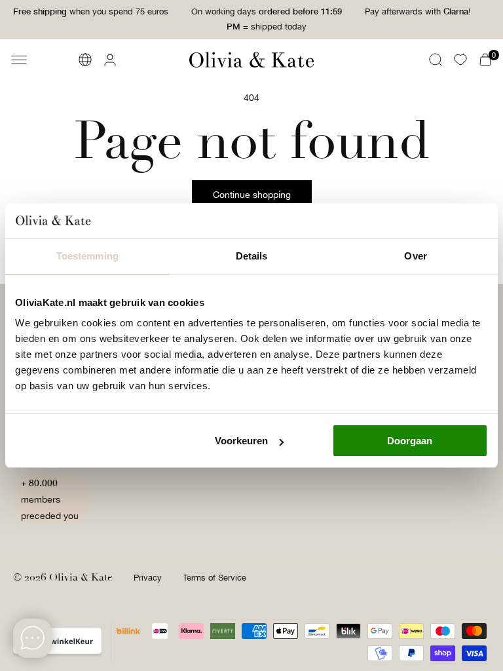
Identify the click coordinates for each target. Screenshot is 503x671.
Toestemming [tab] (87, 255)
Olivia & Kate (81, 577)
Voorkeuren (241, 440)
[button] (19, 59)
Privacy (148, 578)
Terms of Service (214, 578)
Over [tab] (415, 255)
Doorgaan (409, 440)
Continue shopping (252, 194)
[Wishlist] (460, 59)
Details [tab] (252, 255)
